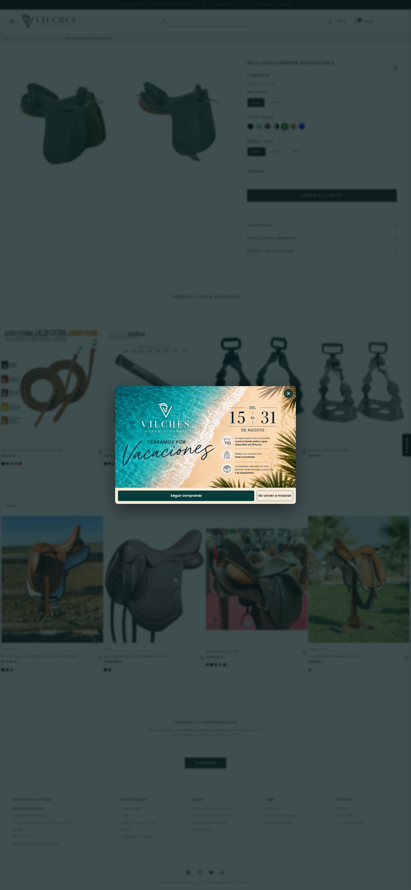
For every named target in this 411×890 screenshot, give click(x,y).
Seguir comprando (186, 495)
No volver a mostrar (274, 495)
